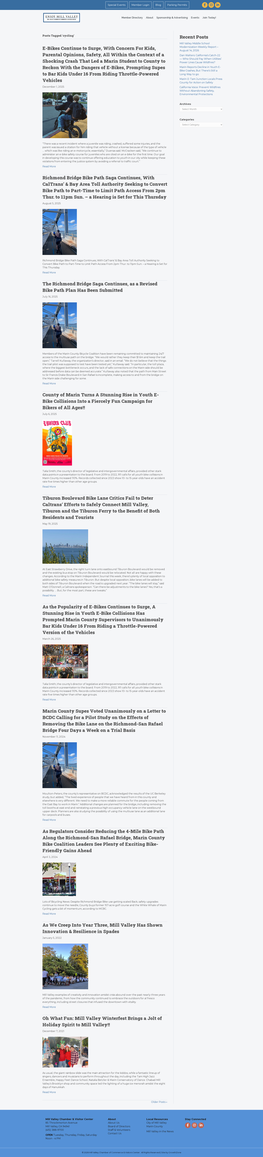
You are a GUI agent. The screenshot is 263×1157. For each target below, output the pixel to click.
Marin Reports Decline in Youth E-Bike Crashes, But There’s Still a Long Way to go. (200, 71)
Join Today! (209, 17)
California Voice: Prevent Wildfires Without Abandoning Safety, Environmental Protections (200, 91)
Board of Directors (119, 1126)
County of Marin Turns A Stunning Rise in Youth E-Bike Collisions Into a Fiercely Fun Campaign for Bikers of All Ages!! (100, 401)
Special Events (116, 5)
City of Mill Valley (156, 1122)
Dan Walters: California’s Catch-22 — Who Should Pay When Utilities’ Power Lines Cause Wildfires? (200, 59)
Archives (185, 104)
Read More (49, 166)
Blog (158, 5)
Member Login (140, 5)
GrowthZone (175, 1152)
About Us (113, 1122)
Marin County (154, 1126)
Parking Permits (177, 5)
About (149, 17)
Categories (187, 119)
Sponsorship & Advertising (172, 17)
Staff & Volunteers (119, 1129)
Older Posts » (159, 1102)
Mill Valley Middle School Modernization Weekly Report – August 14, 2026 (199, 47)
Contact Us (114, 1133)
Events (195, 17)
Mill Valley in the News (160, 1131)
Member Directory (132, 17)
